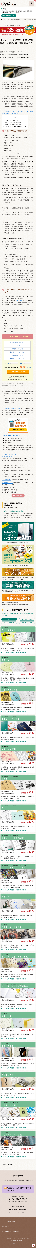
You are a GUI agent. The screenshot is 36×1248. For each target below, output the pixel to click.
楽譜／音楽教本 (9, 749)
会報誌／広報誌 (9, 1105)
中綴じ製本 (19, 300)
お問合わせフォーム (7, 482)
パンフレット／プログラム (14, 868)
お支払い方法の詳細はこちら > (8, 15)
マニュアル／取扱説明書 (13, 838)
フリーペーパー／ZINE (12, 1135)
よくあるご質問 (6, 479)
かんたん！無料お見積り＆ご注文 (11, 408)
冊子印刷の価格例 (25, 57)
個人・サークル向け (5, 924)
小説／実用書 (8, 1046)
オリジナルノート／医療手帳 (15, 986)
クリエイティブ (16, 57)
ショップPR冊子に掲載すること (11, 120)
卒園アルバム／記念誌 (12, 719)
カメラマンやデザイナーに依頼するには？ (16, 124)
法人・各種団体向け (5, 1102)
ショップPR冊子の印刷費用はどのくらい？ (14, 126)
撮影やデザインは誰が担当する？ (14, 122)
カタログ (6, 897)
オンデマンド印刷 (7, 57)
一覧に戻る (19, 495)
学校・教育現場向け (5, 627)
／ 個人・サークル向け (23, 865)
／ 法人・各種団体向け (14, 776)
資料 (4, 808)
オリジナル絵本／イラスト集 (15, 957)
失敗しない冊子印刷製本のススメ (14, 19)
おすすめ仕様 (5, 652)
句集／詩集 (7, 1016)
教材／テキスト (9, 630)
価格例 (12, 652)
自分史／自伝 (8, 1075)
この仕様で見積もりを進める (18, 371)
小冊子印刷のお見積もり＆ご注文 (12, 435)
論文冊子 (6, 660)
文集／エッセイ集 (10, 690)
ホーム (4, 19)
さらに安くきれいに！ (22, 652)
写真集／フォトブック (12, 927)
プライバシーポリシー (18, 1240)
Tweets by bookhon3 (7, 1164)
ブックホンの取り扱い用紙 (9, 454)
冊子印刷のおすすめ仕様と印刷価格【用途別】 (16, 54)
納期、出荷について (7, 456)
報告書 (5, 779)
